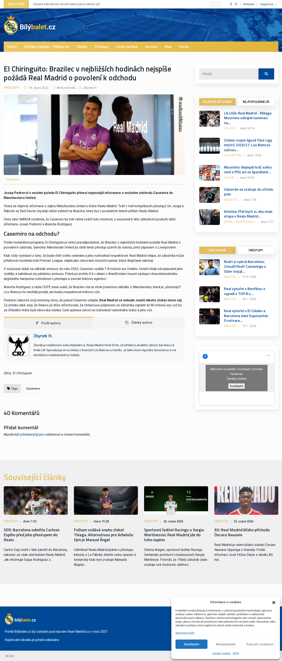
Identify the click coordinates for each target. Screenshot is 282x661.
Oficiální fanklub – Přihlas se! (46, 47)
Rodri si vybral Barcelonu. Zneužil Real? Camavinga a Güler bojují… (245, 266)
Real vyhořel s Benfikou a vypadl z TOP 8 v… (244, 291)
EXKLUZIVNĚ (217, 250)
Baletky (230, 276)
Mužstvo (231, 199)
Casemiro (33, 388)
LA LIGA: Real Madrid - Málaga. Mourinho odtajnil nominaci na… (248, 118)
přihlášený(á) (29, 434)
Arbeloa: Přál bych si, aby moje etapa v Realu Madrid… (248, 214)
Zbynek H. (90, 88)
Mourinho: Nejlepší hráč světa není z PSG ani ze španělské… (248, 169)
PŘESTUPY (256, 250)
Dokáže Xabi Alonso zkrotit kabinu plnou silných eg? (66, 4)
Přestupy (102, 47)
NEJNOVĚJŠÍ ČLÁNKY (217, 101)
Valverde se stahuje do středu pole (248, 192)
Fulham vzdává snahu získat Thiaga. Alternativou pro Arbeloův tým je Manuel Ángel (103, 534)
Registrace (266, 4)
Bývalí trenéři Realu (239, 222)
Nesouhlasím (225, 644)
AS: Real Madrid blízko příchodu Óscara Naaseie (242, 532)
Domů (12, 47)
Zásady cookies (221, 653)
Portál (183, 47)
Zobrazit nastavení (260, 644)
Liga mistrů (232, 155)
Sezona (151, 47)
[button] (274, 602)
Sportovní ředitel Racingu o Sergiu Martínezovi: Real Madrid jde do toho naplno (174, 534)
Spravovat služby (184, 632)
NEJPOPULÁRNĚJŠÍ (256, 101)
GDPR (236, 653)
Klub (168, 47)
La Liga (229, 128)
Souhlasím (191, 644)
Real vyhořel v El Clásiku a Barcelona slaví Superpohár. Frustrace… (246, 315)
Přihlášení (248, 4)
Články (82, 47)
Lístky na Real (127, 47)
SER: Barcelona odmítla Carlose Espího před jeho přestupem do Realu (31, 534)
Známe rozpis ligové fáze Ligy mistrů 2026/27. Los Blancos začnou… (248, 145)
